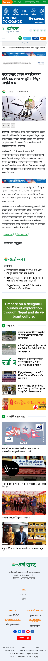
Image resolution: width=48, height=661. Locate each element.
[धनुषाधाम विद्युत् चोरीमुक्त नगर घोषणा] (24, 502)
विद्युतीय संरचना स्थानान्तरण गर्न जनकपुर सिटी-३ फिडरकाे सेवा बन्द (24, 485)
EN (44, 38)
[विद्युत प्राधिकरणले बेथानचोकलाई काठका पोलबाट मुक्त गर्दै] (24, 533)
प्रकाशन (28, 38)
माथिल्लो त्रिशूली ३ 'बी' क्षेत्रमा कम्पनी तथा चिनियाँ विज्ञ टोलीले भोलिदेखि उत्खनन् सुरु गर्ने (25, 279)
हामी (24, 599)
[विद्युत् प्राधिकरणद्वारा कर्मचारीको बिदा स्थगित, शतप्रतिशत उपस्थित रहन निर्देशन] (9, 376)
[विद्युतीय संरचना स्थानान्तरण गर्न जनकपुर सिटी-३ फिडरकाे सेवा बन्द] (24, 468)
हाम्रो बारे (24, 594)
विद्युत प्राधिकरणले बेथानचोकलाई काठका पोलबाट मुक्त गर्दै (22, 550)
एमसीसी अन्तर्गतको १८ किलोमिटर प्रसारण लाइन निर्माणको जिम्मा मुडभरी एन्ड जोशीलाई (20, 450)
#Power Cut (8, 234)
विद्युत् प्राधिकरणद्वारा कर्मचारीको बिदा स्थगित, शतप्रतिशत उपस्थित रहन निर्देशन (24, 287)
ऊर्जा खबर (9, 92)
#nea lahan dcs (22, 234)
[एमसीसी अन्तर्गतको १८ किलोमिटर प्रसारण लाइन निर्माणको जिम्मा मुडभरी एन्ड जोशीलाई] (24, 433)
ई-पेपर (36, 38)
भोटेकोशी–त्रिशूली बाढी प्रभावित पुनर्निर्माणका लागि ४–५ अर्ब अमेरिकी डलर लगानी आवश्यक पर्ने (31, 362)
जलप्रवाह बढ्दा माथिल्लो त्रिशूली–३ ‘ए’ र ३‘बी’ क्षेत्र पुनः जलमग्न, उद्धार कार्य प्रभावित (24, 272)
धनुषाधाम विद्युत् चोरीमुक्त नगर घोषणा (16, 517)
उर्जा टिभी (22, 637)
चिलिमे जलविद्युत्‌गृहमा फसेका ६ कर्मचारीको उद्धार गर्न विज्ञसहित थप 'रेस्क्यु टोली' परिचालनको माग (31, 389)
